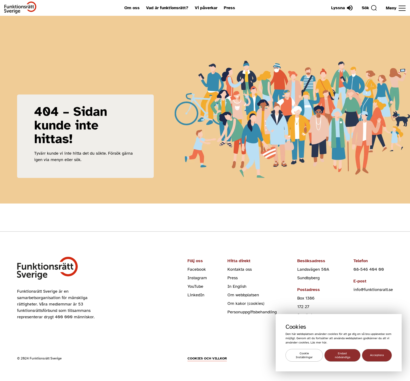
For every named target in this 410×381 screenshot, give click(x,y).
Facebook (196, 269)
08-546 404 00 (368, 269)
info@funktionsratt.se (373, 289)
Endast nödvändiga (342, 355)
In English (236, 286)
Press (229, 7)
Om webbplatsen (243, 295)
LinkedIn (195, 295)
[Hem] (20, 7)
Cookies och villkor (207, 358)
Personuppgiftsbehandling (252, 312)
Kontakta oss (239, 269)
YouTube (195, 286)
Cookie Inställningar (304, 355)
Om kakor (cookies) (245, 303)
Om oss (132, 7)
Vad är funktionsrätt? (167, 7)
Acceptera (377, 355)
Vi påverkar (206, 7)
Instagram (197, 278)
